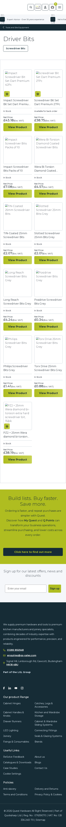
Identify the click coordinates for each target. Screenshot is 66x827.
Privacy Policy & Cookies (48, 794)
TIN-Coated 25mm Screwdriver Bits (15, 235)
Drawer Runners (12, 721)
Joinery (7, 736)
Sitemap (40, 819)
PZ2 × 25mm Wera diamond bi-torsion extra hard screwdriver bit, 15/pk (16, 434)
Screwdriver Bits (15, 48)
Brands (38, 741)
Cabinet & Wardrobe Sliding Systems (46, 723)
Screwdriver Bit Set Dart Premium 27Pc (47, 102)
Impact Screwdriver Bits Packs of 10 (16, 168)
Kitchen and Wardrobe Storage (47, 714)
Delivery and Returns (46, 788)
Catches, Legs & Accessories (44, 705)
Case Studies (10, 768)
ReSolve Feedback (13, 756)
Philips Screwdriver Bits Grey (15, 368)
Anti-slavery (9, 788)
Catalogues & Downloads (17, 762)
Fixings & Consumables (16, 741)
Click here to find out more (33, 552)
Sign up (54, 588)
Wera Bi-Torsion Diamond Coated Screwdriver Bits (45, 169)
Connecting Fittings (46, 730)
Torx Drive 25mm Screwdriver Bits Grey (48, 368)
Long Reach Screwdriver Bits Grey (17, 301)
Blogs (38, 762)
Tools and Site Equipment (17, 27)
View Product (17, 127)
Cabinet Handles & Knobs (13, 714)
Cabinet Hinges (12, 703)
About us (40, 756)
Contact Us (41, 768)
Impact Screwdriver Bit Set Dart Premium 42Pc (17, 102)
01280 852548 (15, 650)
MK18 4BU (12, 664)
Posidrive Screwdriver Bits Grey (48, 301)
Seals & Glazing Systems (48, 736)
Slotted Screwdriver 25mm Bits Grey (47, 235)
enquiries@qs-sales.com (21, 655)
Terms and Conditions (15, 794)
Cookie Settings (12, 773)
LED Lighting (10, 730)
